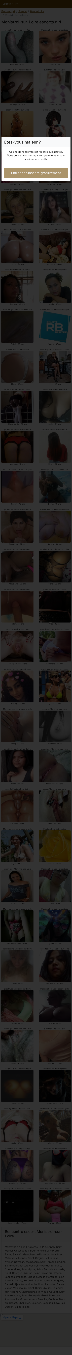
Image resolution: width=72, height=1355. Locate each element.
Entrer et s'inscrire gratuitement (36, 173)
